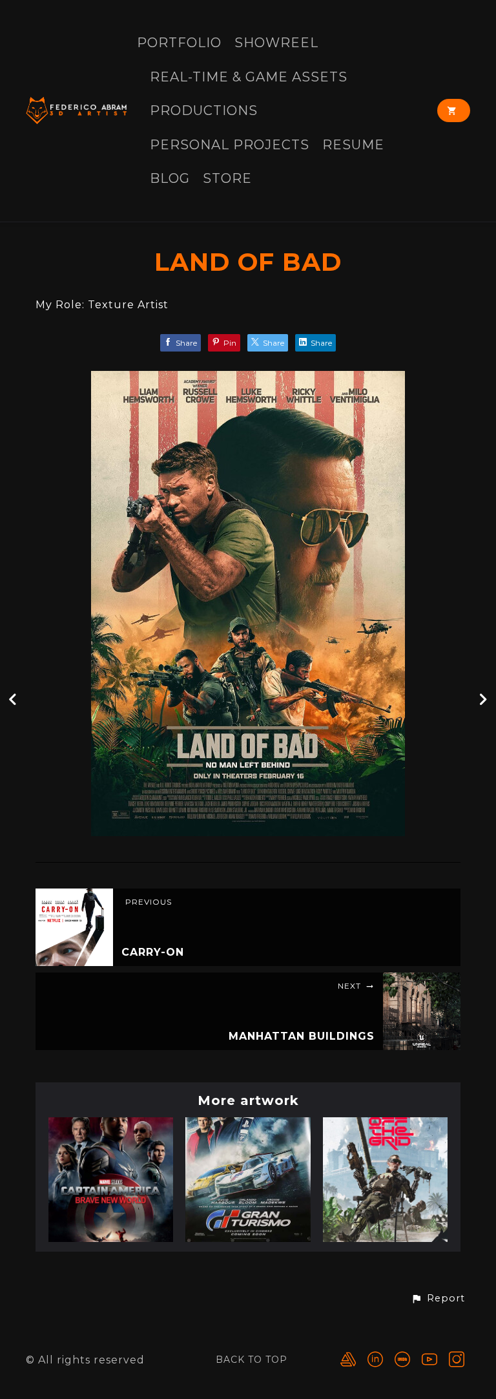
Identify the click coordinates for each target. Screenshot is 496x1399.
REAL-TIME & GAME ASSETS (248, 77)
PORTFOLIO (179, 43)
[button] (438, 1299)
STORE (227, 178)
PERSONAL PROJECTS (229, 145)
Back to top (251, 1359)
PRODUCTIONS (204, 110)
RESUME (353, 145)
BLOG (170, 178)
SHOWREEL (276, 43)
